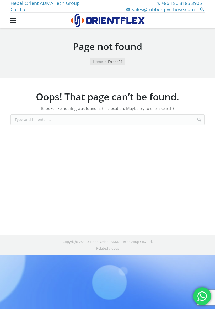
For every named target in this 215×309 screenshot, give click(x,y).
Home (98, 61)
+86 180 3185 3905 (181, 3)
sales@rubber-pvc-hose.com (163, 9)
